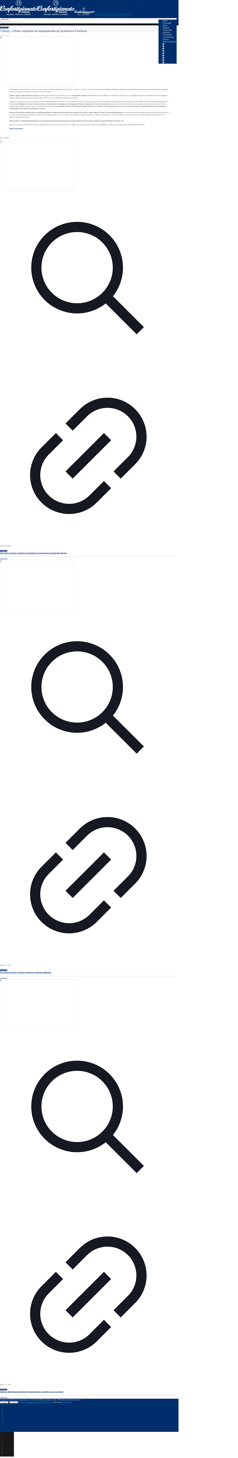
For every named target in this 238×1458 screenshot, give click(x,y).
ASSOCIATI (5, 19)
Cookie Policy (13, 1402)
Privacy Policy (4, 1402)
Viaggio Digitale (67, 1402)
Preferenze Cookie (25, 1402)
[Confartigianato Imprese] (65, 14)
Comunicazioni (37, 1402)
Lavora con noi (47, 1402)
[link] (22, 22)
